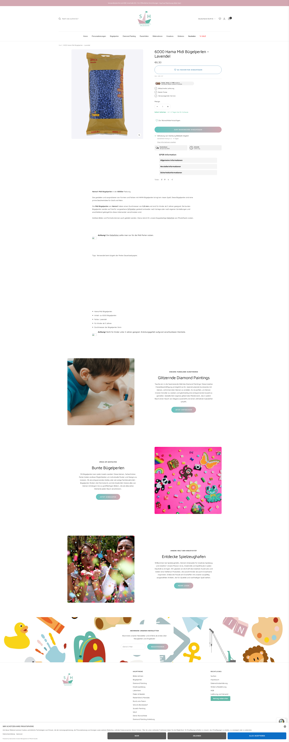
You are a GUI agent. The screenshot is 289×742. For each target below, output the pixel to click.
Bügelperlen (137, 680)
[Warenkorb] (229, 19)
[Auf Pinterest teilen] (164, 179)
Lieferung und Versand (219, 694)
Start (60, 45)
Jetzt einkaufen (108, 497)
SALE (135, 712)
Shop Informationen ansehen (166, 142)
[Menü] (285, 719)
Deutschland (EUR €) (205, 19)
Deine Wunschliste (140, 716)
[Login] (224, 19)
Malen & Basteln (139, 694)
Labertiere (137, 690)
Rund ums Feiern (139, 701)
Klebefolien (114, 235)
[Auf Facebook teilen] (161, 179)
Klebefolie (170, 218)
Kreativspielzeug (139, 687)
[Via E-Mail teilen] (172, 179)
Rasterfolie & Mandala (141, 698)
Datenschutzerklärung (219, 683)
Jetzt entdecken (183, 410)
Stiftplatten (131, 209)
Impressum (215, 680)
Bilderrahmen (138, 676)
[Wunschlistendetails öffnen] (220, 18)
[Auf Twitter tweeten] (168, 179)
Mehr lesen (183, 586)
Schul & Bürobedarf (140, 705)
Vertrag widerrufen (220, 698)
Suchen (213, 676)
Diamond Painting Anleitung (144, 719)
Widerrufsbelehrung (218, 687)
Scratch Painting (139, 708)
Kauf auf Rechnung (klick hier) (170, 3)
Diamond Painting (140, 683)
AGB (212, 690)
